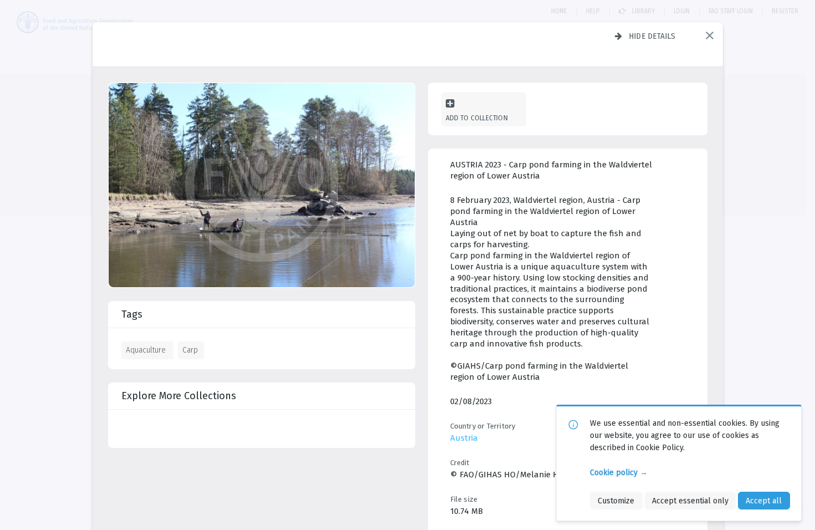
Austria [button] (464, 438)
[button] (709, 35)
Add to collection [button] (477, 118)
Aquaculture (146, 350)
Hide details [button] (652, 36)
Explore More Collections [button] (178, 396)
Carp (190, 350)
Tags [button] (131, 314)
